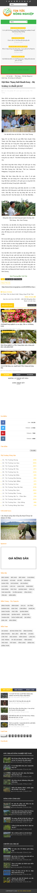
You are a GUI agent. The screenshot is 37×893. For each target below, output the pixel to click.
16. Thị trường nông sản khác (13, 505)
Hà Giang (5, 580)
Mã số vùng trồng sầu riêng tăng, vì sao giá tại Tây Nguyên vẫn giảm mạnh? (18, 49)
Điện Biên (12, 595)
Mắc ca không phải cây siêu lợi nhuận (21, 833)
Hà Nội (19, 580)
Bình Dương (28, 630)
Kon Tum (15, 608)
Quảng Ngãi (16, 614)
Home (3, 76)
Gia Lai (23, 605)
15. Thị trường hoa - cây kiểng (14, 502)
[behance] (25, 1)
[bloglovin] (17, 1)
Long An (32, 636)
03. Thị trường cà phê (10, 466)
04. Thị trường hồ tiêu (11, 469)
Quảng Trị (25, 614)
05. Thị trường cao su (10, 472)
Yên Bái (4, 595)
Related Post (7, 305)
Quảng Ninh (23, 589)
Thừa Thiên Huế (16, 617)
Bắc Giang (5, 577)
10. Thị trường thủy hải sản (13, 487)
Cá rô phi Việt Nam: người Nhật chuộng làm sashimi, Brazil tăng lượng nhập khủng (18, 31)
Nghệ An (32, 608)
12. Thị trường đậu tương (12, 493)
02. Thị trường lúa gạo (11, 463)
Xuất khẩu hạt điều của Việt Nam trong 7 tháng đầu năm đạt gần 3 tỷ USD (18, 59)
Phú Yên (15, 611)
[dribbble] (19, 1)
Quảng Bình (24, 611)
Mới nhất (6, 690)
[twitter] (9, 1)
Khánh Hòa (5, 608)
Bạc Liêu (15, 633)
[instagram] (27, 1)
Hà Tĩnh (30, 605)
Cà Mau (30, 633)
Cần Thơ (5, 636)
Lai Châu (5, 586)
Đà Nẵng (28, 617)
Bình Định (15, 605)
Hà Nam (12, 580)
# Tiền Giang (18, 279)
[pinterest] (14, 1)
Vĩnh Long (22, 642)
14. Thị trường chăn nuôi (9, 352)
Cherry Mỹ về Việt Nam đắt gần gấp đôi (18, 40)
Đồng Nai (31, 642)
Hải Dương (14, 583)
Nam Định (29, 586)
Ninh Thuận (6, 611)
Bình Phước (6, 633)
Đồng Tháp (5, 645)
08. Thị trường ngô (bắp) (11, 481)
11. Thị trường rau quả (18, 38)
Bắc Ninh (22, 577)
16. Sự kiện (9, 76)
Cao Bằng (30, 577)
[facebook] (6, 1)
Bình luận (30, 690)
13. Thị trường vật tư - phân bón (14, 496)
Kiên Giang (23, 636)
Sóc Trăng (5, 639)
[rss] (22, 1)
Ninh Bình (5, 589)
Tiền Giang (17, 76)
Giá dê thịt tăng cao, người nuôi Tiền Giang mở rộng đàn (17, 367)
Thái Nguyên (6, 592)
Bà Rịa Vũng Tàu (15, 630)
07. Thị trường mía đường (12, 478)
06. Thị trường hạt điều (18, 56)
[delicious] (30, 1)
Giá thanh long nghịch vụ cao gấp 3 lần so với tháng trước (17, 325)
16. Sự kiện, (26, 90)
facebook (30, 374)
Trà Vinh (5, 642)
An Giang (5, 630)
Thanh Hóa (5, 617)
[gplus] (12, 1)
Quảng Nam (6, 614)
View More (32, 305)
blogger (6, 374)
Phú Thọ (14, 589)
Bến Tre (23, 633)
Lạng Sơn (20, 586)
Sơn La (31, 589)
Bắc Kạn (14, 577)
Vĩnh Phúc (28, 592)
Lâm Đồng (23, 608)
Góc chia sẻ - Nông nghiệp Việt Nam (18, 46)
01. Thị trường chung (10, 460)
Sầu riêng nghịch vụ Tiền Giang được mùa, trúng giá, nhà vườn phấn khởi (17, 346)
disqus (18, 374)
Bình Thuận (6, 605)
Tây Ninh (13, 642)
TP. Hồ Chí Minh (16, 639)
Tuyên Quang (17, 592)
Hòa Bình (27, 580)
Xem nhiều (18, 690)
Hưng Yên (5, 583)
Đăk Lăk (4, 620)
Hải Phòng (24, 583)
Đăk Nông (12, 620)
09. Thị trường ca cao (11, 484)
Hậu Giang (13, 636)
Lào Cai (12, 586)
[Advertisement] (18, 668)
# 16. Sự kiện (9, 279)
